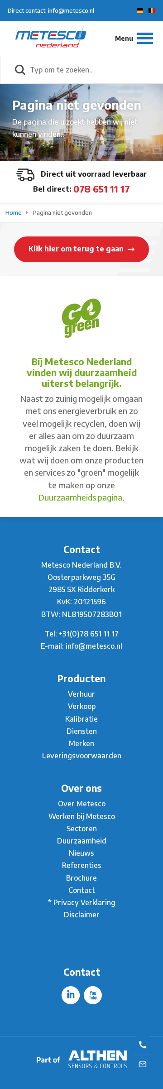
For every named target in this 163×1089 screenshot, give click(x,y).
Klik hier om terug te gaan (77, 248)
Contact (81, 890)
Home (14, 212)
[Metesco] (50, 38)
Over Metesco (81, 803)
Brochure (81, 877)
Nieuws (81, 853)
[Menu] (134, 38)
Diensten (82, 731)
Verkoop (82, 706)
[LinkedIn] (71, 995)
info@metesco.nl (94, 646)
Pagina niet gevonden (62, 212)
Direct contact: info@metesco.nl (51, 10)
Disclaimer (82, 914)
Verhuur (81, 694)
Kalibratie (81, 718)
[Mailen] (142, 1064)
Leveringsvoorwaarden (81, 755)
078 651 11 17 (101, 188)
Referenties (81, 865)
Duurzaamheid (81, 840)
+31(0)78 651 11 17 (89, 633)
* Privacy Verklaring (81, 902)
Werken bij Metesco (81, 816)
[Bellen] (142, 1044)
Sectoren (82, 828)
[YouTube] (93, 995)
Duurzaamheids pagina (80, 497)
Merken (81, 743)
